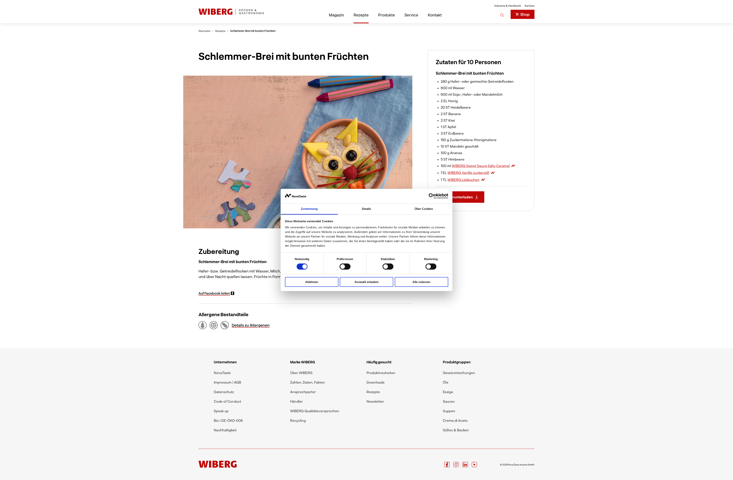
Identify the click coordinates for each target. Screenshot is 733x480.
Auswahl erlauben (366, 282)
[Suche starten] (502, 14)
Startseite (204, 30)
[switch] (345, 266)
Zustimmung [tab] (309, 208)
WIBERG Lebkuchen (463, 180)
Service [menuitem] (411, 15)
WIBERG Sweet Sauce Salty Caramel (481, 166)
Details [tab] (366, 208)
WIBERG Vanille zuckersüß (468, 173)
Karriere (529, 5)
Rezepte (220, 30)
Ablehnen (311, 282)
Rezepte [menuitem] (361, 15)
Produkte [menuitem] (386, 15)
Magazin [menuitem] (336, 15)
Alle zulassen (421, 282)
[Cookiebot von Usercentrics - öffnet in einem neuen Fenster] (431, 196)
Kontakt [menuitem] (435, 15)
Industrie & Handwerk (507, 5)
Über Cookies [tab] (424, 208)
